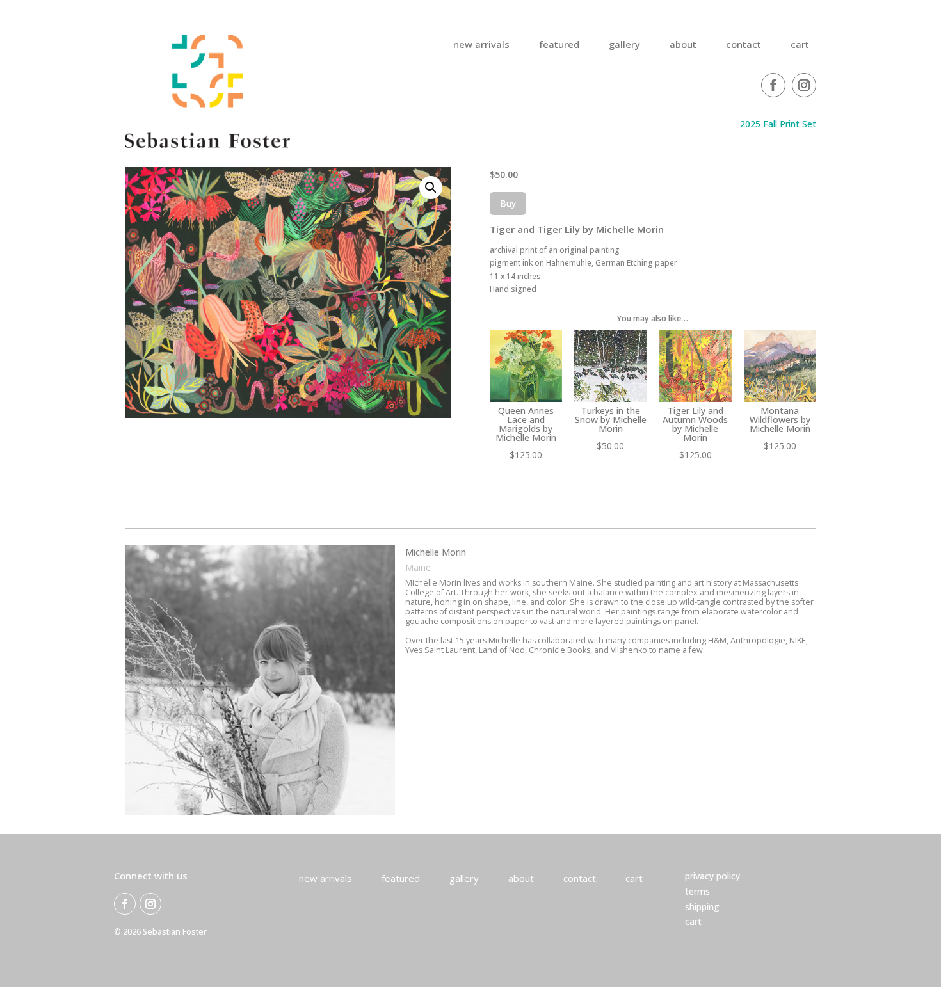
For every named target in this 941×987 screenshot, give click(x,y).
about (683, 45)
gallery (624, 45)
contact (743, 45)
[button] (430, 187)
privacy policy (712, 876)
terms (697, 891)
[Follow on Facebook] (773, 85)
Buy (508, 203)
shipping (702, 907)
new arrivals (481, 45)
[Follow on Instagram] (804, 85)
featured (559, 45)
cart (800, 45)
